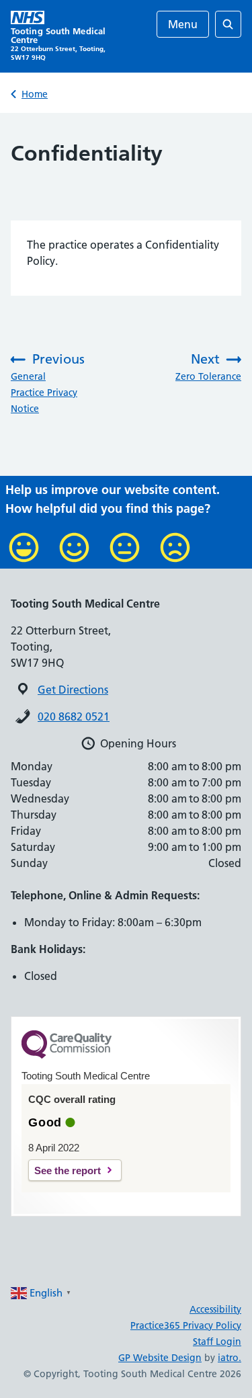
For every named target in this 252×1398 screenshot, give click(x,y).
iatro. (229, 1358)
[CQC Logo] (67, 1055)
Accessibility (215, 1309)
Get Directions (73, 689)
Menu (183, 24)
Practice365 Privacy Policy (185, 1325)
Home (35, 94)
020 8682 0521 (74, 716)
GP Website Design (160, 1358)
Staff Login (217, 1341)
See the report (67, 1170)
